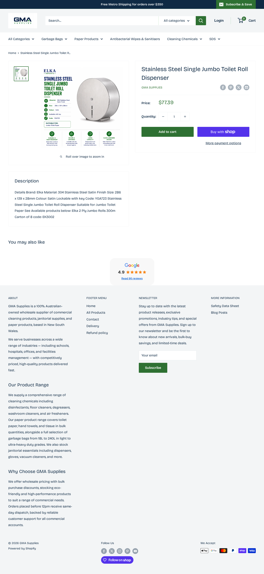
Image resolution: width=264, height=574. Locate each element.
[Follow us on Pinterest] (127, 551)
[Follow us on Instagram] (120, 551)
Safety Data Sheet (225, 306)
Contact (92, 319)
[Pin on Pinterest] (231, 87)
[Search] (201, 20)
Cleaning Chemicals (182, 39)
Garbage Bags (52, 39)
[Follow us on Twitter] (112, 551)
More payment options (223, 143)
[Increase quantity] (185, 116)
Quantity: (148, 116)
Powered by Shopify (22, 548)
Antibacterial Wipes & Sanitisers (135, 39)
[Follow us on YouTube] (135, 551)
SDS (212, 39)
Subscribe (153, 368)
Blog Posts (219, 312)
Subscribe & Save (239, 4)
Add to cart (167, 132)
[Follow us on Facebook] (104, 551)
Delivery (92, 326)
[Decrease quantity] (163, 116)
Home (12, 53)
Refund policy (97, 333)
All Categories (19, 39)
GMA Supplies (151, 87)
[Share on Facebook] (223, 87)
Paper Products (86, 39)
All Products (95, 312)
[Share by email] (246, 87)
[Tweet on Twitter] (239, 87)
